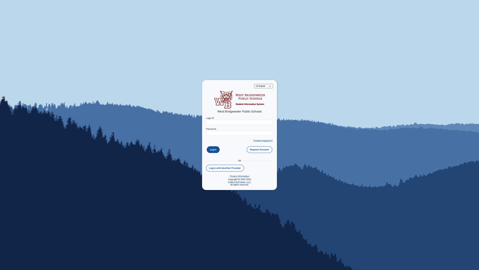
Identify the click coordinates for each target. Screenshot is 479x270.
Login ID (210, 118)
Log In (213, 149)
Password (211, 129)
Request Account (259, 149)
